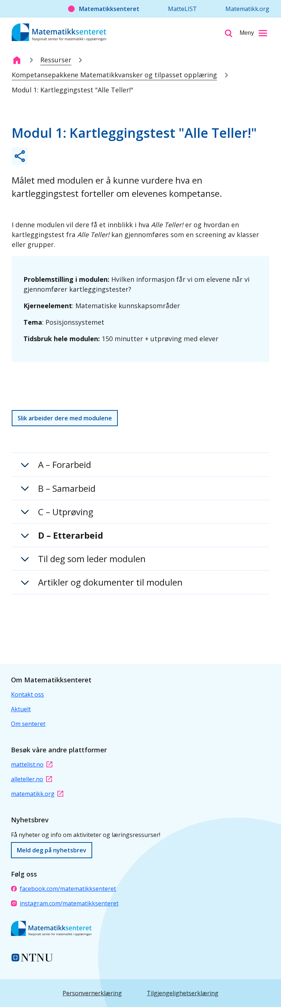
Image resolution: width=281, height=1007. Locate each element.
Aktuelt (21, 709)
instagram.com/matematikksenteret (69, 903)
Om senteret (28, 724)
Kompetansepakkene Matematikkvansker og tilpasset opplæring (114, 74)
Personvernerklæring (92, 993)
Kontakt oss (27, 694)
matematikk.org (33, 794)
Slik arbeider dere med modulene (65, 418)
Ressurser (55, 59)
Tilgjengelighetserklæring (182, 993)
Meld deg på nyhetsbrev (51, 850)
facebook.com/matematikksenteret (68, 889)
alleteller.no (27, 779)
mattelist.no (27, 764)
